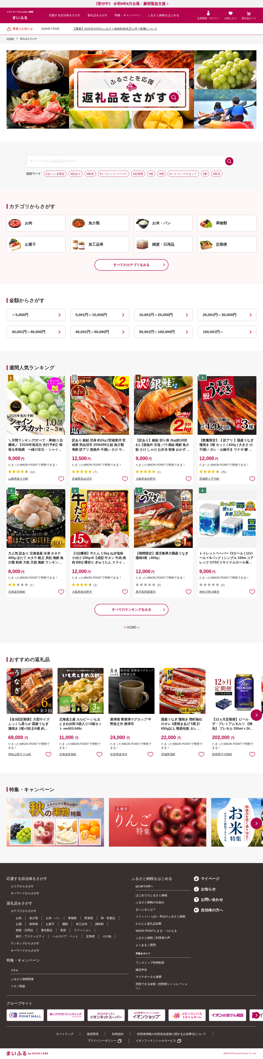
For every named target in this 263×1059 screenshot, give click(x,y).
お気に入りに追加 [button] (61, 478)
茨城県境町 (168, 754)
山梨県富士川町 (18, 478)
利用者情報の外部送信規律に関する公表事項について (171, 1034)
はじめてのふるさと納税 (151, 895)
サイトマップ (64, 1034)
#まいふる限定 (55, 173)
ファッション (82, 930)
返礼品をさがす (98, 15)
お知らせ (208, 889)
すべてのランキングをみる (131, 609)
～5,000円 (20, 315)
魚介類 (33, 918)
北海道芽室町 (67, 754)
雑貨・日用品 (24, 930)
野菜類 (88, 918)
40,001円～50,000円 (92, 332)
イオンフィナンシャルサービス (156, 1040)
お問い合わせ (212, 900)
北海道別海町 (16, 591)
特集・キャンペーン (128, 15)
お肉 (19, 918)
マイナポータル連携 (148, 976)
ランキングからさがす (25, 943)
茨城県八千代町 (209, 478)
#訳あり (75, 173)
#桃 (161, 173)
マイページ (210, 879)
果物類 (72, 918)
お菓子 (50, 924)
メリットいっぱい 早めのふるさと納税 (160, 916)
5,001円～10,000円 (91, 315)
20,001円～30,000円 (219, 315)
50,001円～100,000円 (157, 332)
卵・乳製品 (108, 918)
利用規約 (117, 1034)
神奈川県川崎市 (209, 591)
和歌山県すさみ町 (19, 754)
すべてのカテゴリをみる (131, 265)
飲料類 (33, 924)
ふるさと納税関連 (22, 979)
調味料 (99, 924)
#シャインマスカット (183, 173)
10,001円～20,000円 (156, 315)
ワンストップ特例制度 (150, 962)
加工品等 (81, 924)
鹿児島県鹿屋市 (146, 591)
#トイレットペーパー (113, 173)
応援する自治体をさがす (65, 15)
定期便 (90, 936)
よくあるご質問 (146, 945)
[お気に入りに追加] (61, 478)
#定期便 (138, 173)
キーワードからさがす (25, 893)
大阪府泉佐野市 (146, 478)
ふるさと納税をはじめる (163, 15)
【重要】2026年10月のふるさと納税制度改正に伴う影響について (115, 28)
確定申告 (141, 969)
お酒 (19, 924)
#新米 (90, 173)
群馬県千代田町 (222, 754)
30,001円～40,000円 (28, 332)
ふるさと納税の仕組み (150, 902)
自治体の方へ (212, 910)
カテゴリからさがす (24, 910)
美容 (63, 930)
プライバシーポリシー (102, 1040)
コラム (14, 970)
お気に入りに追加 (48, 754)
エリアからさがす (22, 886)
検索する (229, 161)
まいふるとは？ (146, 909)
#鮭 (151, 173)
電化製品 (46, 930)
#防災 (216, 173)
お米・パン (53, 918)
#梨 (205, 173)
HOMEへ (133, 627)
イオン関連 (18, 986)
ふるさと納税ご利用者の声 (153, 937)
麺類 (65, 924)
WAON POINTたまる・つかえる (156, 930)
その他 (107, 936)
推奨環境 (92, 1034)
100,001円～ (213, 332)
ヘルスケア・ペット (65, 936)
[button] (256, 715)
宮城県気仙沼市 (82, 478)
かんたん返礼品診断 (148, 923)
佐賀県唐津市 (118, 754)
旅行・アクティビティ (30, 936)
